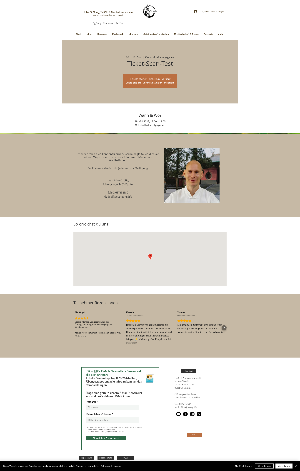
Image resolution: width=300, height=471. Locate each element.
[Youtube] (178, 414)
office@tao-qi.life (121, 196)
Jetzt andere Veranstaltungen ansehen (150, 83)
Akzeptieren (284, 466)
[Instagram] (192, 414)
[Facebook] (185, 414)
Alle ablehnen (264, 466)
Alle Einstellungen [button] (243, 466)
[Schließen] (296, 466)
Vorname (91, 401)
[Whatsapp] (199, 414)
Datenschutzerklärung (95, 429)
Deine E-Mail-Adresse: (98, 414)
